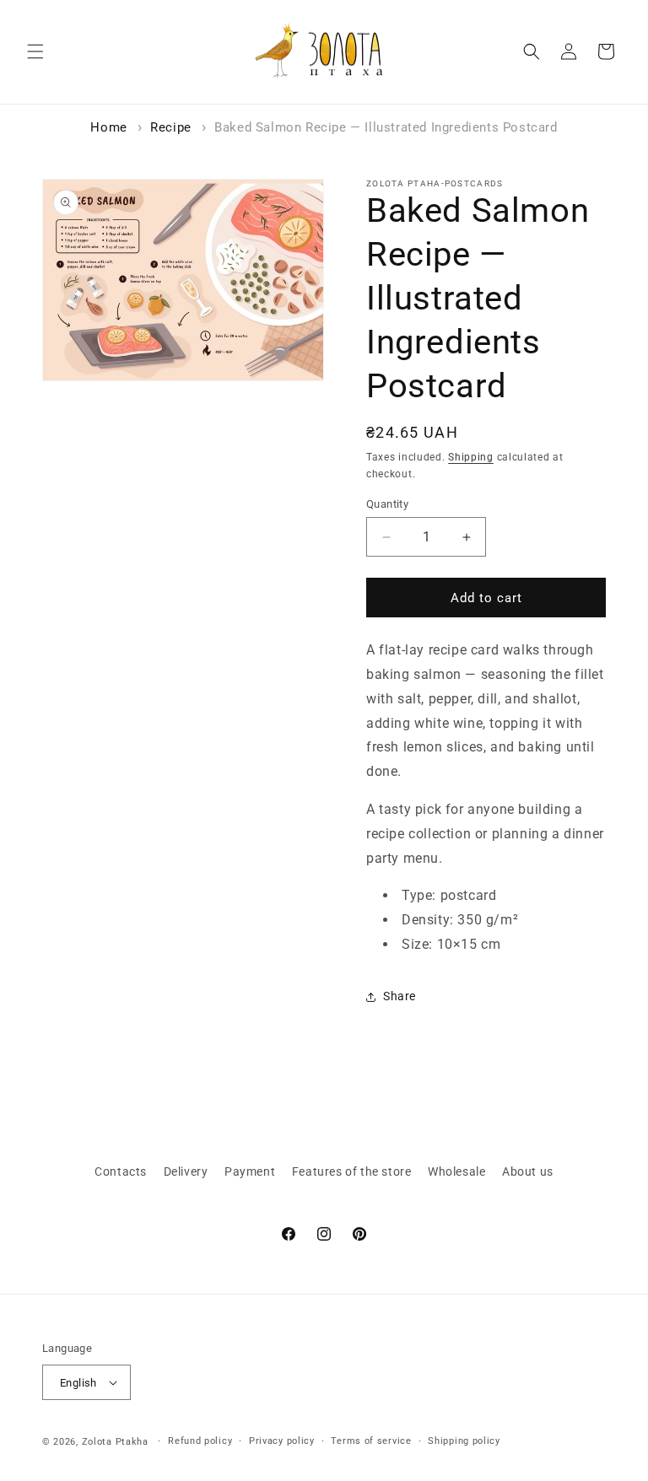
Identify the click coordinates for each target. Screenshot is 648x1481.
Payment (249, 1171)
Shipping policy (464, 1440)
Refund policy (200, 1440)
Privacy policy (282, 1440)
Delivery (186, 1171)
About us (528, 1171)
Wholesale (456, 1171)
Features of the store (352, 1171)
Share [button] (399, 996)
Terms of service (371, 1440)
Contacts (120, 1171)
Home (108, 127)
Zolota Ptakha (115, 1441)
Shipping (471, 457)
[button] (35, 51)
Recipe (171, 127)
